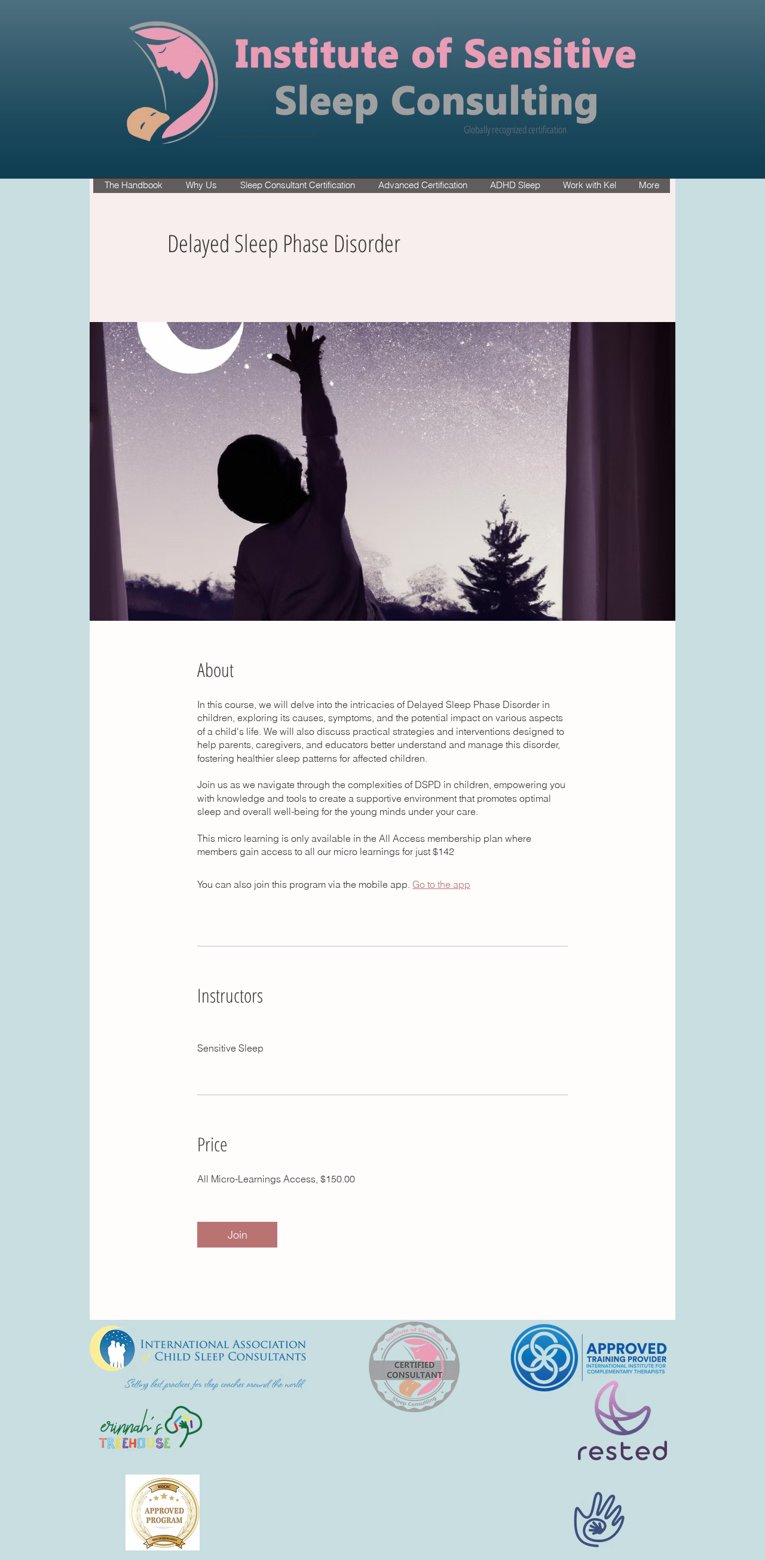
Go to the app (441, 884)
